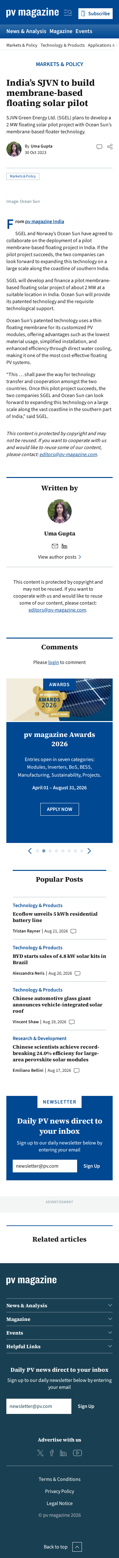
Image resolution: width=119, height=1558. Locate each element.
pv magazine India (44, 221)
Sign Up (91, 1166)
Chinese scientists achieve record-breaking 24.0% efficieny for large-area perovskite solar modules (56, 1053)
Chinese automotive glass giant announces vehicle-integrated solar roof (57, 1004)
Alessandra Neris (28, 973)
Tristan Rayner (26, 931)
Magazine (61, 31)
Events (84, 31)
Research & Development (40, 1038)
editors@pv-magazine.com (68, 454)
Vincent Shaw (26, 1022)
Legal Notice (60, 1503)
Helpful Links (23, 1346)
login (53, 662)
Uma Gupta (41, 146)
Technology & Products (63, 45)
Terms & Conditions (60, 1479)
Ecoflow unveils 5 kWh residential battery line (55, 917)
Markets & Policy (21, 45)
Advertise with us (59, 1439)
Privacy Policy (59, 1491)
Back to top (56, 1546)
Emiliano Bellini (28, 1070)
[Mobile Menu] (68, 13)
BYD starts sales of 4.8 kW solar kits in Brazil (59, 959)
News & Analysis (26, 31)
